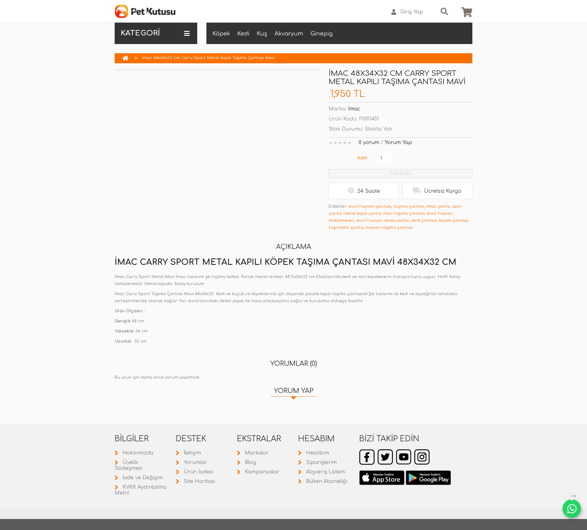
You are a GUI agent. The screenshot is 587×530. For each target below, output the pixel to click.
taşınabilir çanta (346, 227)
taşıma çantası (408, 206)
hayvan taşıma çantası (389, 227)
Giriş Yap (412, 12)
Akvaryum (289, 34)
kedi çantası (424, 220)
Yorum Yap (398, 142)
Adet (362, 158)
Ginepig (322, 34)
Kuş (262, 34)
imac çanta (438, 206)
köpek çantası (453, 220)
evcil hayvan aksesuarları (383, 220)
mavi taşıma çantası (404, 213)
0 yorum (369, 142)
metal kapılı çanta (362, 213)
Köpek (221, 34)
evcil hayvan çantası (370, 206)
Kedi (243, 34)
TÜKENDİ (400, 173)
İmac (354, 109)
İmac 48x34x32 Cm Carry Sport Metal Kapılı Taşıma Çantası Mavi (208, 58)
